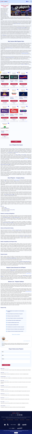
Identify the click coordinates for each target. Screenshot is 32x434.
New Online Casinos (28, 291)
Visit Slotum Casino (4, 117)
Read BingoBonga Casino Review (5, 102)
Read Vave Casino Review (14, 85)
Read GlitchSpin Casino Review (5, 85)
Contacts (4, 419)
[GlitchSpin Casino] (5, 77)
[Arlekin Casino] (14, 94)
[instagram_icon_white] (12, 415)
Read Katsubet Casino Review (5, 136)
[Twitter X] (14, 415)
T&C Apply (17, 87)
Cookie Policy (28, 419)
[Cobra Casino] (14, 111)
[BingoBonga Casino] (5, 94)
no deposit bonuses (28, 273)
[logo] (4, 1)
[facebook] (22, 415)
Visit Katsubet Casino (5, 134)
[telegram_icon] (10, 415)
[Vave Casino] (14, 77)
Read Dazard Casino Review (23, 85)
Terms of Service (22, 419)
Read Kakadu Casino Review (23, 102)
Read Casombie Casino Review (23, 119)
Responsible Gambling (10, 419)
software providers (16, 179)
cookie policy (20, 431)
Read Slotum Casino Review (4, 119)
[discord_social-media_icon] (16, 415)
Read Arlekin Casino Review (14, 102)
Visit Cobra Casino (14, 117)
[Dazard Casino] (23, 77)
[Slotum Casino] (5, 111)
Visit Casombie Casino (23, 117)
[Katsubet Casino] (5, 128)
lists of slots (26, 158)
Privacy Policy (16, 419)
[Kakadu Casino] (23, 94)
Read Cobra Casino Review (14, 119)
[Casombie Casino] (23, 111)
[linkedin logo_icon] (20, 415)
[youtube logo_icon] (18, 415)
